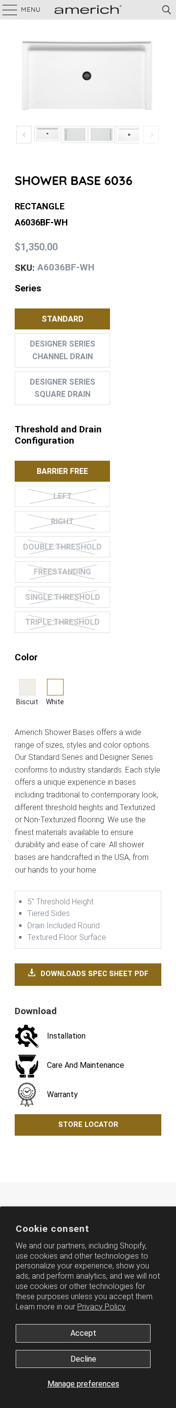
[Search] (166, 10)
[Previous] (24, 135)
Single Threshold (62, 597)
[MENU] (5, 10)
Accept (83, 1333)
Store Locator (88, 1125)
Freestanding (62, 571)
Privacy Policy (101, 1306)
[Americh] (88, 10)
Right (62, 521)
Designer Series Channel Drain (62, 350)
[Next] (151, 135)
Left (62, 496)
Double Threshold (62, 546)
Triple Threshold (62, 622)
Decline (83, 1359)
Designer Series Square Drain (62, 388)
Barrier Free (62, 471)
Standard (63, 319)
